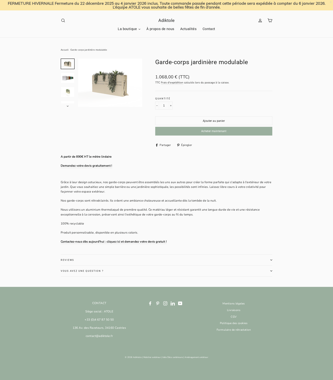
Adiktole (166, 20)
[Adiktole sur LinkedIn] (173, 303)
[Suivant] (68, 105)
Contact (209, 29)
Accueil (65, 49)
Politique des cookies (233, 323)
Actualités (188, 29)
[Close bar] (331, 2)
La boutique (128, 29)
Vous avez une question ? (82, 270)
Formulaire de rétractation (234, 330)
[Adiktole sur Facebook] (150, 303)
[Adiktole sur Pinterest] (158, 303)
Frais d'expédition (172, 82)
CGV (234, 317)
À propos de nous (160, 29)
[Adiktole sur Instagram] (165, 303)
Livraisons (233, 310)
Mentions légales (234, 303)
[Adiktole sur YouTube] (180, 303)
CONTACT (99, 303)
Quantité (162, 98)
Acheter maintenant (214, 131)
